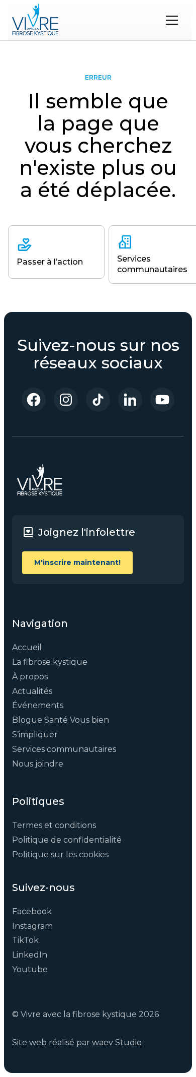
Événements (37, 705)
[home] (35, 20)
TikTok (25, 940)
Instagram (32, 926)
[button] (172, 20)
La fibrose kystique (49, 662)
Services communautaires (64, 749)
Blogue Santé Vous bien (60, 720)
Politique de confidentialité (67, 840)
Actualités (32, 691)
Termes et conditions (54, 825)
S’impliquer (35, 734)
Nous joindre (37, 764)
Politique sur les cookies (60, 854)
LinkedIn (29, 955)
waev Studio (117, 1042)
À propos (30, 676)
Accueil (27, 647)
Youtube (30, 969)
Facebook (32, 911)
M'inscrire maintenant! (77, 562)
